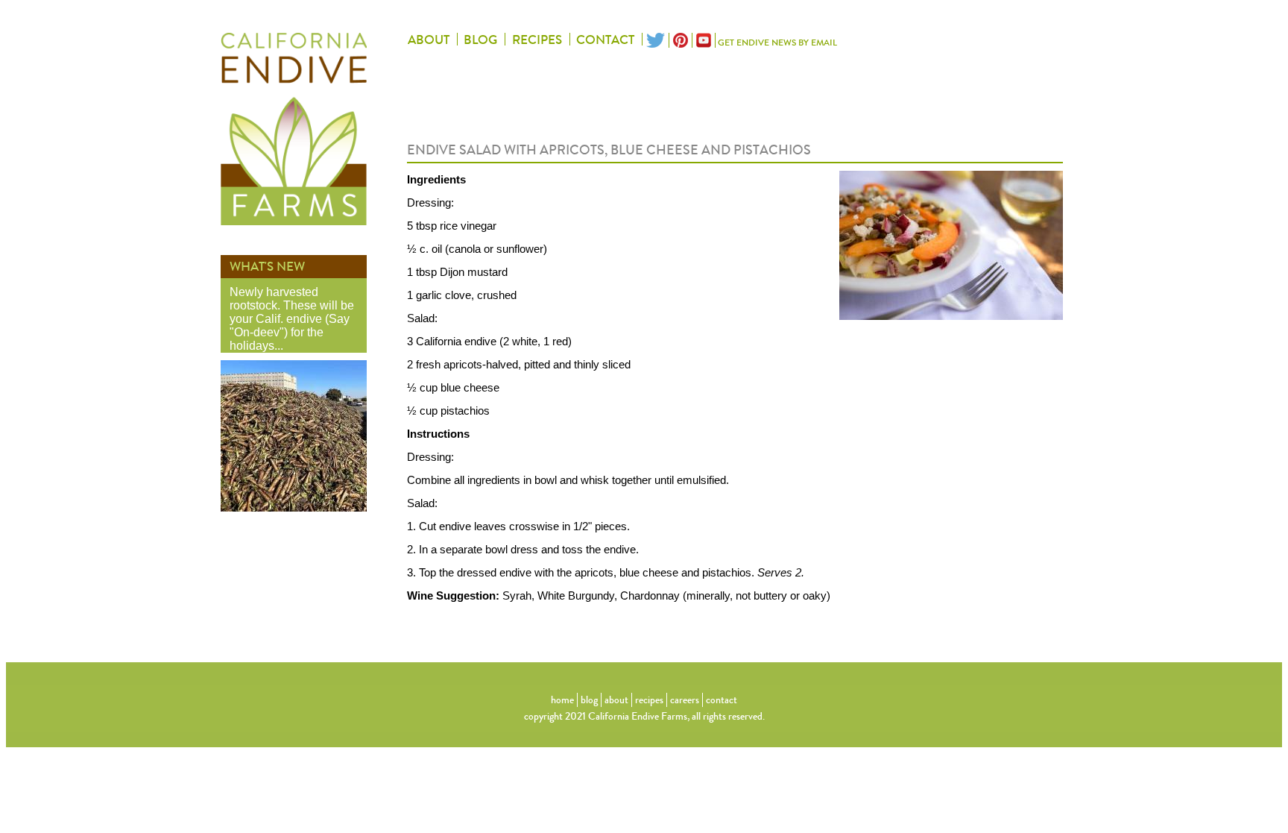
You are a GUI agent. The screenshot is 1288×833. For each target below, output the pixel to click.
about (616, 700)
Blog (480, 40)
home (562, 700)
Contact (605, 40)
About (428, 40)
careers (684, 700)
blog (589, 700)
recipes (649, 700)
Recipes (537, 40)
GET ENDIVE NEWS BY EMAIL (777, 42)
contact (721, 700)
